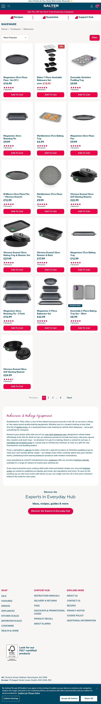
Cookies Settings (11, 698)
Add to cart (17, 95)
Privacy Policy (34, 693)
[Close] (97, 688)
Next (69, 398)
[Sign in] (91, 6)
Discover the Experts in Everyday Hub (50, 511)
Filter (94, 38)
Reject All (89, 698)
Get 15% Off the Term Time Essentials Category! (50, 12)
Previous (33, 398)
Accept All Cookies (69, 698)
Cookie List (23, 693)
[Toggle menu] (3, 6)
